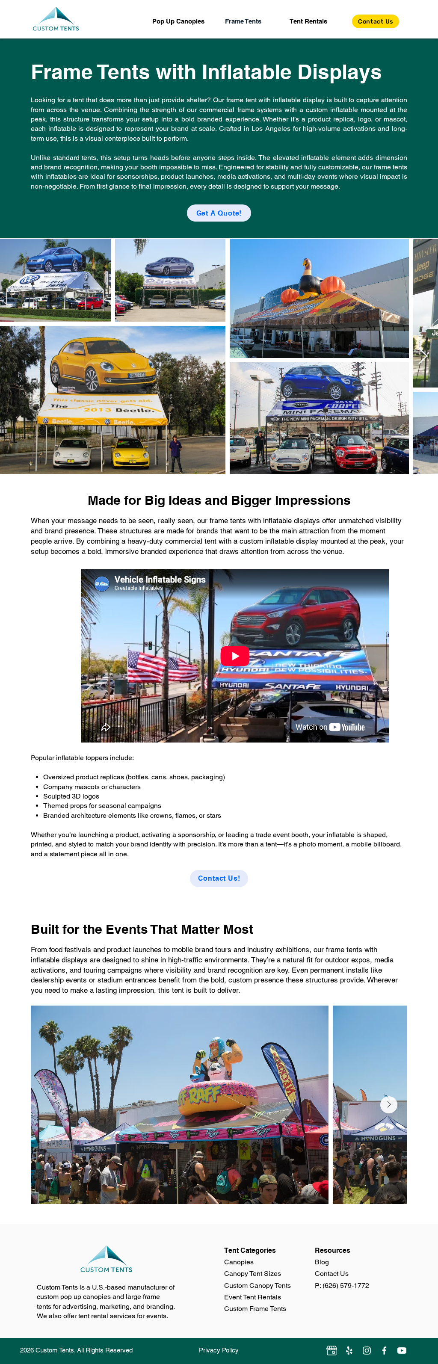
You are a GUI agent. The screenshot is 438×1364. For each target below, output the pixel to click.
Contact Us (332, 1273)
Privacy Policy (219, 1350)
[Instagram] (366, 1350)
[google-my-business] (331, 1350)
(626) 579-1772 (346, 1285)
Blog (322, 1262)
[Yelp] (349, 1350)
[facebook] (384, 1350)
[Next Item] (422, 356)
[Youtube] (402, 1350)
